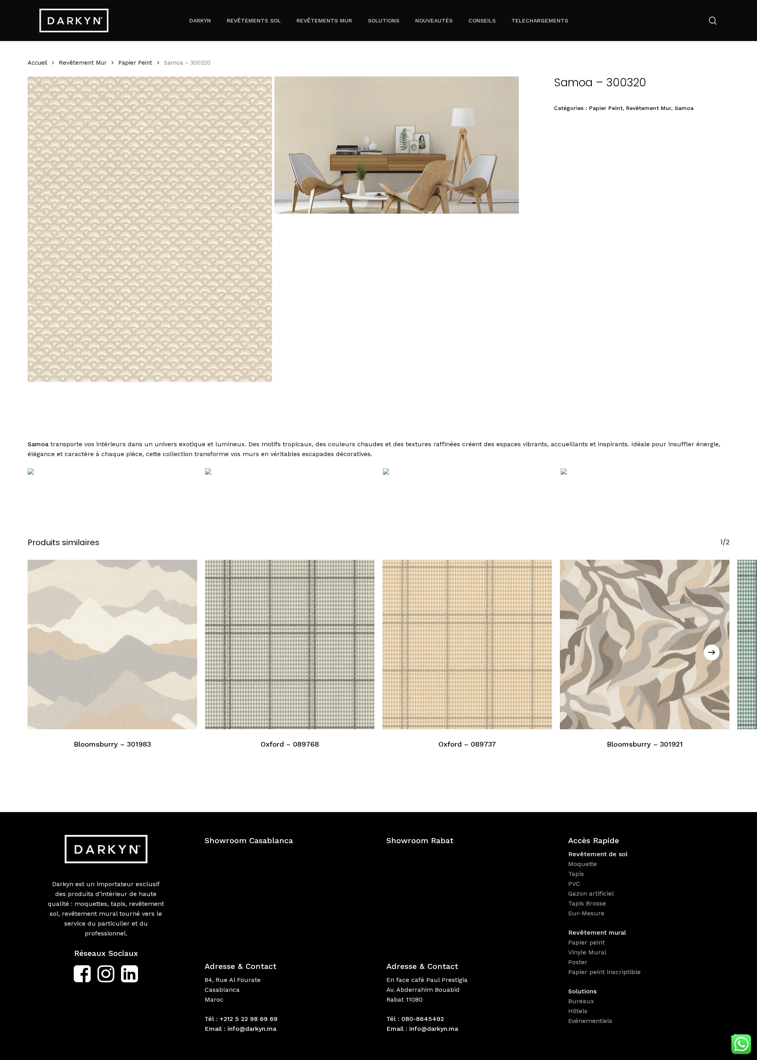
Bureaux (582, 1001)
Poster (577, 962)
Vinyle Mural (588, 952)
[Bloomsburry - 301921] (644, 644)
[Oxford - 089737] (467, 644)
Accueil (37, 62)
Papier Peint (135, 62)
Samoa (684, 108)
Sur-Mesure (586, 913)
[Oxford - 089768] (290, 644)
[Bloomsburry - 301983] (112, 644)
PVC (574, 883)
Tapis (576, 873)
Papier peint (587, 942)
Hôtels (577, 1011)
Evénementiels (591, 1021)
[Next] (712, 652)
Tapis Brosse (588, 903)
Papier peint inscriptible (605, 972)
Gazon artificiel (591, 893)
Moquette (582, 864)
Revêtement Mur (82, 62)
